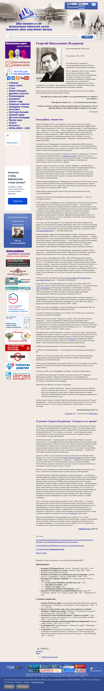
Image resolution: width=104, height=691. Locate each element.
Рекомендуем (16, 96)
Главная (13, 83)
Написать (17, 201)
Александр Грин (18, 224)
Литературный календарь (18, 217)
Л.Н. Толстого (71, 338)
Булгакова (73, 513)
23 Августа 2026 (18, 221)
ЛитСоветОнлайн (19, 112)
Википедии (93, 413)
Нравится (39, 651)
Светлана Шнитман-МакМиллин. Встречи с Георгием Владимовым (60, 546)
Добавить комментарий (49, 657)
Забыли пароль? (81, 7)
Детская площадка (19, 117)
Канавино (14, 99)
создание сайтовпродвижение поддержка (10, 667)
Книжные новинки (19, 104)
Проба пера (15, 120)
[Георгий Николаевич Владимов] (50, 81)
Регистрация (72, 7)
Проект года (16, 101)
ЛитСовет (14, 109)
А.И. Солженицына (43, 288)
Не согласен (23, 687)
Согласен (9, 687)
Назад (38, 653)
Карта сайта (15, 85)
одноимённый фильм (43, 231)
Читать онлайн (41, 553)
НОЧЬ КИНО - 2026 (19, 128)
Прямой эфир (16, 115)
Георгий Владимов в (50, 549)
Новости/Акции (17, 91)
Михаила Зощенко (69, 156)
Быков (78, 458)
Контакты (14, 125)
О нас (12, 88)
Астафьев (65, 458)
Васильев (72, 458)
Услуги (12, 123)
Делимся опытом (18, 93)
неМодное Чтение (19, 107)
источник (68, 413)
